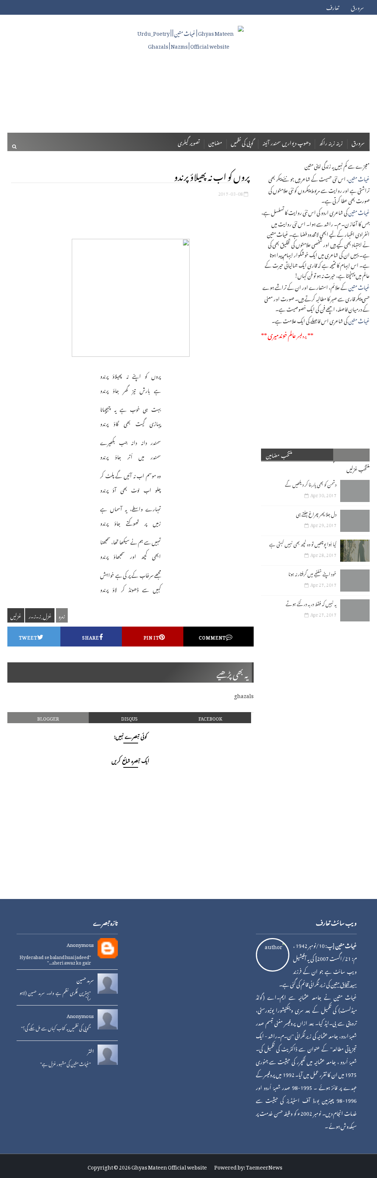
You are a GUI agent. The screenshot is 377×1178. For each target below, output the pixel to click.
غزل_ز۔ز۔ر (40, 615)
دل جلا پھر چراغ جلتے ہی (316, 513)
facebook (210, 717)
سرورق (357, 6)
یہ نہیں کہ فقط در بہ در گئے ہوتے (311, 603)
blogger (48, 717)
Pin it (151, 636)
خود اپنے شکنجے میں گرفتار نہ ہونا (312, 573)
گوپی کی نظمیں (242, 141)
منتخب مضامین (279, 454)
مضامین (215, 141)
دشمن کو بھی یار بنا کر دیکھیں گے (311, 483)
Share (90, 636)
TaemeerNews (264, 1166)
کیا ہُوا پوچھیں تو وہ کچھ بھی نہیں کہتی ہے (303, 543)
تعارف (332, 6)
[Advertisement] (188, 102)
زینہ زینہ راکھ (331, 141)
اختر (91, 1050)
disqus (129, 717)
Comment (212, 636)
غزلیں (15, 615)
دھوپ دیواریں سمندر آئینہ (286, 141)
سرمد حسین (85, 979)
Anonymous (80, 944)
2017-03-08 (230, 193)
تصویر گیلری (189, 141)
